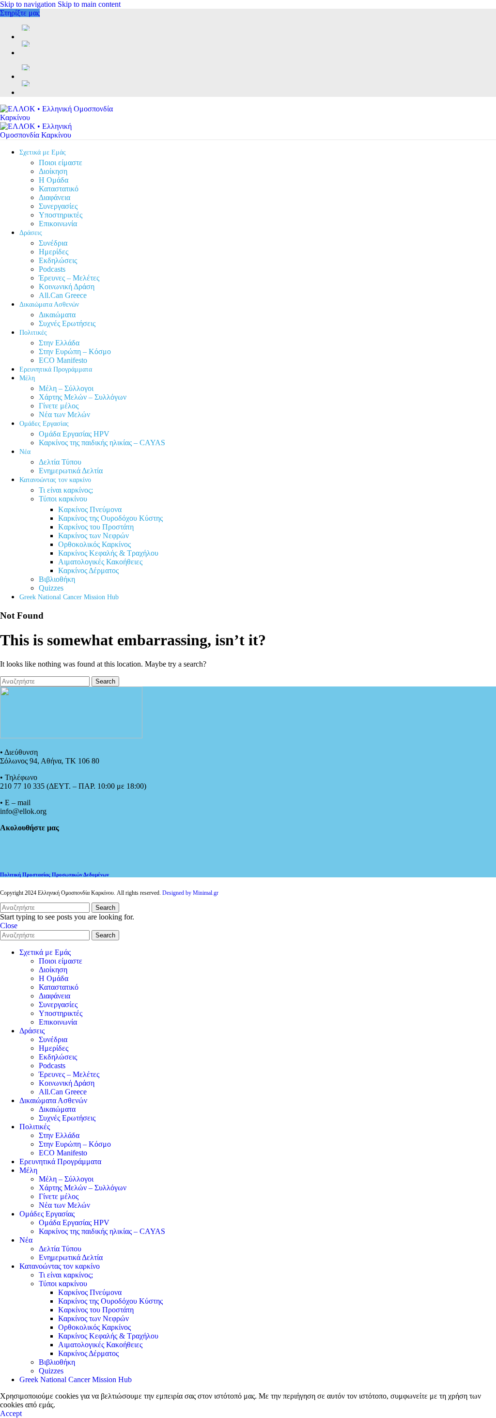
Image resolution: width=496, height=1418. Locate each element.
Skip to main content (89, 4)
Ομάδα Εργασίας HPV (74, 434)
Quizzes (51, 588)
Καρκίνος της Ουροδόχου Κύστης (110, 518)
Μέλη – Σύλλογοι (66, 388)
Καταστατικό (58, 189)
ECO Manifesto (63, 360)
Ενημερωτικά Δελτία (71, 471)
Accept (11, 1413)
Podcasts (52, 269)
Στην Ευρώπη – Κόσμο (75, 351)
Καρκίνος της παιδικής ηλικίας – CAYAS (102, 442)
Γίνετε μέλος (58, 406)
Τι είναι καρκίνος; (66, 490)
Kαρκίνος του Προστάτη (96, 527)
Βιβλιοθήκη (57, 579)
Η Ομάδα (53, 180)
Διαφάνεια (54, 197)
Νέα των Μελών (64, 414)
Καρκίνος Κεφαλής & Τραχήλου (108, 553)
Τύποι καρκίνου (63, 499)
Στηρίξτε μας (20, 13)
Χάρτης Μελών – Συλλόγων (82, 397)
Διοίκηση (53, 171)
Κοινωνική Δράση (66, 286)
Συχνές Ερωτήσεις (67, 323)
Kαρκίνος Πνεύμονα (90, 509)
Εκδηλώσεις (58, 260)
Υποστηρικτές (60, 215)
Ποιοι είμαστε (60, 162)
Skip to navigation (29, 4)
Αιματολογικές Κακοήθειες (100, 562)
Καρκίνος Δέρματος (88, 570)
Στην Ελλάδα (59, 343)
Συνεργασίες (58, 206)
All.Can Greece (63, 295)
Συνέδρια (53, 243)
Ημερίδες (53, 252)
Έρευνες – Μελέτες (69, 278)
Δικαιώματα (57, 315)
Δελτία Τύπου (60, 462)
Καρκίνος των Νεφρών (93, 535)
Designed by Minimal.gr (190, 892)
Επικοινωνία (58, 223)
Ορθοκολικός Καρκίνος (94, 544)
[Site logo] (60, 117)
